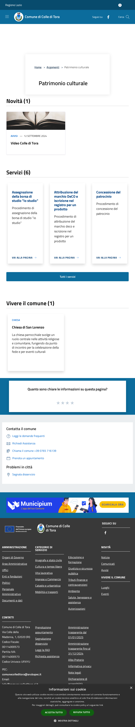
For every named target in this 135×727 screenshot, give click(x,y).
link (101, 705)
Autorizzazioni (76, 609)
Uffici (5, 570)
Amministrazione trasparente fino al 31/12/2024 (79, 648)
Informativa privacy (79, 666)
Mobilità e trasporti (46, 592)
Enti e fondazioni (12, 576)
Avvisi (14, 136)
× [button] (131, 688)
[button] (67, 721)
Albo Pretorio (76, 660)
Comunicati (108, 564)
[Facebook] (106, 16)
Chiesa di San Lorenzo (28, 327)
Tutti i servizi (67, 277)
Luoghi (105, 587)
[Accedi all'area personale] (120, 5)
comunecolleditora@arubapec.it (21, 674)
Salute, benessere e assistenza (80, 599)
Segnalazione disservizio (43, 641)
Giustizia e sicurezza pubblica (80, 571)
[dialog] (67, 705)
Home (37, 67)
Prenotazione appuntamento (44, 629)
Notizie (105, 557)
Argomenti (53, 67)
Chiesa (16, 320)
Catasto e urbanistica (47, 585)
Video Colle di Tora (24, 143)
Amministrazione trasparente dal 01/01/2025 (78, 632)
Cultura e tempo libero (48, 566)
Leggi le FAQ (42, 650)
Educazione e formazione (76, 559)
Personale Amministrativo (11, 591)
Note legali (74, 672)
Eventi (105, 594)
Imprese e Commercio (48, 579)
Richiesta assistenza (47, 656)
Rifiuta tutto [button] (81, 712)
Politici (6, 583)
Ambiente (74, 591)
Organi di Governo (13, 557)
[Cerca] (128, 17)
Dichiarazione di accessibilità (77, 681)
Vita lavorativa (44, 573)
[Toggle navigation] (7, 16)
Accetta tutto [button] (54, 712)
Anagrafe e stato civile (48, 560)
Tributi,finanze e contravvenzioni (78, 582)
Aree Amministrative (14, 564)
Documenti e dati (12, 600)
